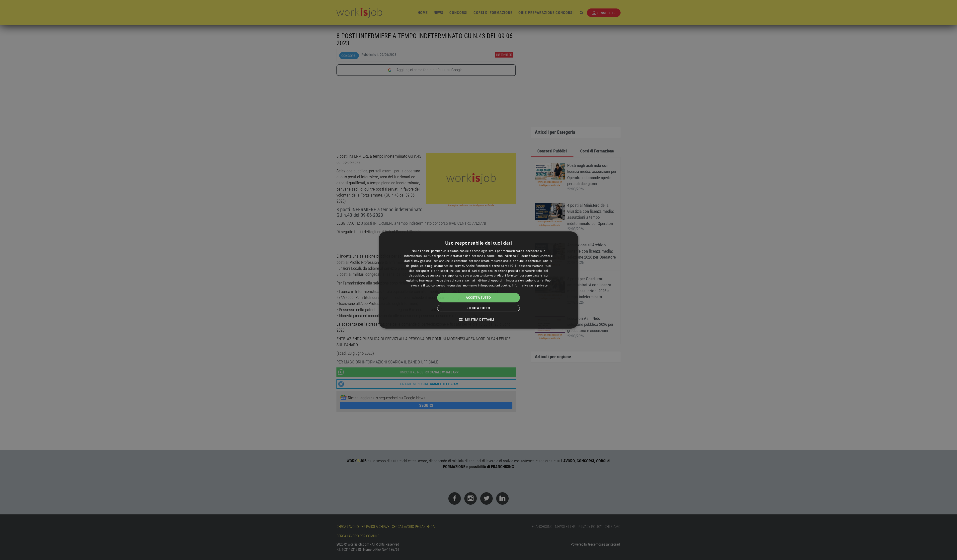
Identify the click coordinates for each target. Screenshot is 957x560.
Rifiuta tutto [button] (478, 308)
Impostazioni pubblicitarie (525, 280)
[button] (478, 319)
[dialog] (478, 280)
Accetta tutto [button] (478, 297)
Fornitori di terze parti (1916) (497, 266)
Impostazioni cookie (495, 285)
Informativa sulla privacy (530, 285)
